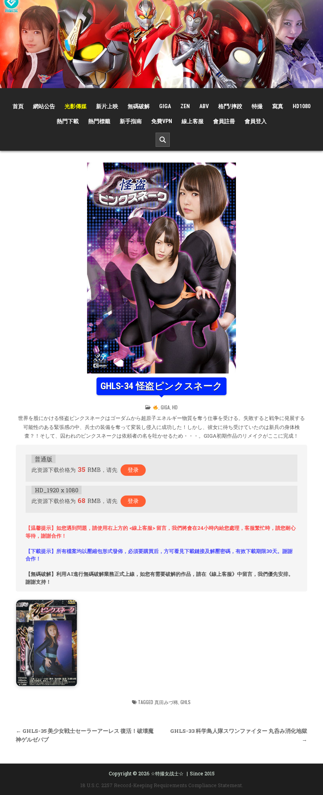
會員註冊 (224, 121)
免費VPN (161, 121)
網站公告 (44, 106)
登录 (133, 469)
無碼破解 (139, 106)
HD (175, 407)
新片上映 (107, 106)
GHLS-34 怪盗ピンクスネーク (161, 386)
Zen (185, 106)
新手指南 (131, 121)
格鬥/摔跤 (230, 106)
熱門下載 (68, 121)
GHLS (185, 702)
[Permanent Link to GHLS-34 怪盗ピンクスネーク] (161, 268)
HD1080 (301, 106)
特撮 (257, 106)
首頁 (18, 106)
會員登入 (256, 121)
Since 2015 (202, 773)
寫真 (277, 106)
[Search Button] (163, 140)
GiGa (165, 106)
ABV (204, 106)
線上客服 (193, 121)
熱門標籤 (99, 121)
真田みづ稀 (166, 702)
